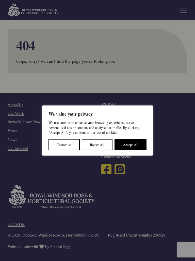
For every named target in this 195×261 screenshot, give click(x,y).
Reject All (97, 144)
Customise (64, 144)
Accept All (130, 144)
